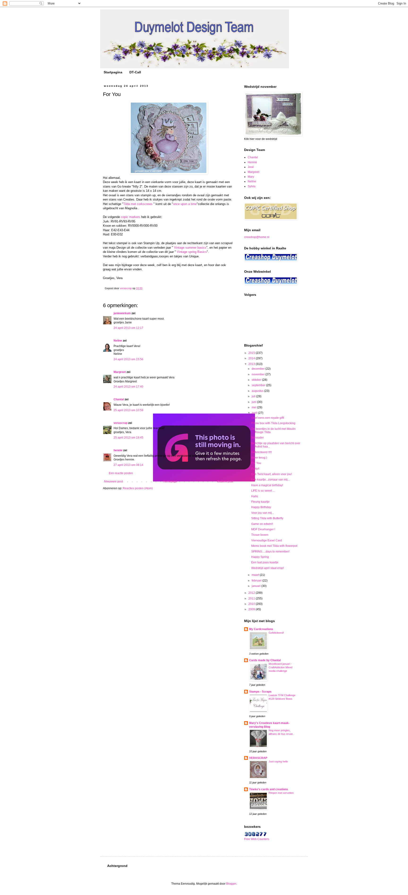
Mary (251, 176)
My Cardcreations (261, 629)
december (258, 368)
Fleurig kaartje (260, 501)
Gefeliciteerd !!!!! (261, 452)
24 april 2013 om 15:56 (128, 359)
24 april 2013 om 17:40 (128, 386)
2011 (252, 598)
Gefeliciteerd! (276, 632)
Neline (118, 340)
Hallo (254, 496)
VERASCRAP (258, 758)
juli (254, 396)
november (258, 374)
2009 (252, 609)
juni (254, 402)
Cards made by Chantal (265, 660)
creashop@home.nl (256, 237)
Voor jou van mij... (262, 512)
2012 (252, 592)
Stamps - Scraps (260, 691)
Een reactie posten (121, 473)
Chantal (119, 399)
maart (256, 575)
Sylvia (251, 186)
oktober (257, 379)
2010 (252, 604)
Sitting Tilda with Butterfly (267, 518)
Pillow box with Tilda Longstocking (273, 423)
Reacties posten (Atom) (138, 488)
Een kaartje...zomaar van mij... (270, 479)
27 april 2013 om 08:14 (128, 465)
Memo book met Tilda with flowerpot (274, 546)
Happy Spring (260, 557)
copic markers (131, 217)
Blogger (231, 883)
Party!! (255, 468)
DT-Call (135, 72)
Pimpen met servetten (281, 792)
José (251, 167)
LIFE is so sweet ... (263, 490)
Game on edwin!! (262, 524)
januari (256, 586)
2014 (252, 358)
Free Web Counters (256, 839)
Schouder (257, 437)
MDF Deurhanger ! (263, 529)
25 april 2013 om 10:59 (128, 410)
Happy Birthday (261, 507)
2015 (252, 353)
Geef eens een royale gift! (267, 417)
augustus (258, 391)
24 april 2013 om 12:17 (128, 328)
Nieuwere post (113, 481)
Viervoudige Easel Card (266, 540)
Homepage (170, 481)
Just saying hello (278, 761)
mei (254, 407)
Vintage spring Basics (192, 252)
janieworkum (123, 313)
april (255, 412)
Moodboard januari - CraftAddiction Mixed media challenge (280, 667)
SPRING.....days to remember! (270, 551)
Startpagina (113, 72)
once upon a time (185, 204)
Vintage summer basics (190, 247)
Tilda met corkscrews (138, 204)
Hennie (252, 162)
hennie (118, 450)
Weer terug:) (259, 457)
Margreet (120, 372)
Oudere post (225, 481)
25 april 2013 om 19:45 (128, 437)
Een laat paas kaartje (264, 562)
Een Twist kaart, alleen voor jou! (271, 474)
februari (257, 580)
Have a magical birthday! (267, 485)
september (259, 385)
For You (256, 463)
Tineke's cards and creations (268, 789)
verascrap (121, 423)
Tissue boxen (259, 534)
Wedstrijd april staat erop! (267, 568)
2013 (252, 364)
